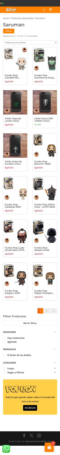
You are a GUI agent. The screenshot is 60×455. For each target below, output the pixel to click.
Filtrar (8, 30)
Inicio (6, 18)
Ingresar (30, 407)
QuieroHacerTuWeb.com (38, 441)
